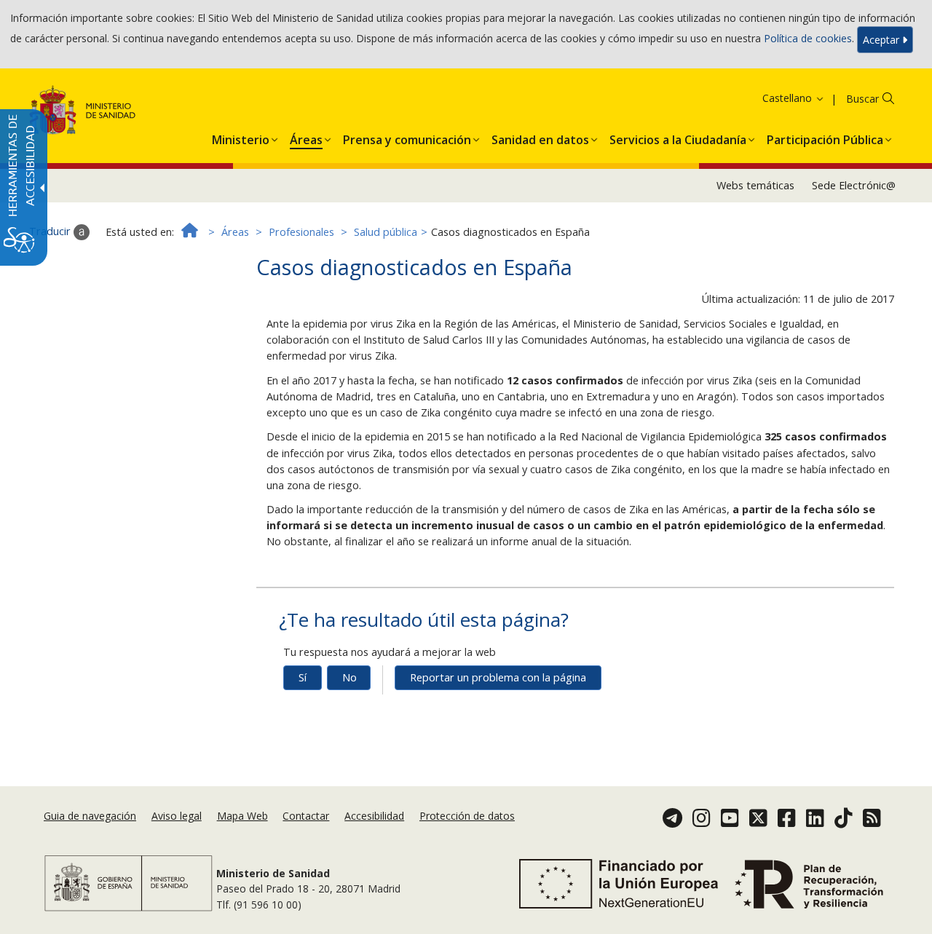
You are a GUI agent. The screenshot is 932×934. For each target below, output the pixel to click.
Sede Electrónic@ (854, 185)
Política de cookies (808, 38)
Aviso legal (176, 816)
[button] (775, 98)
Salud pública (385, 232)
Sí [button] (303, 677)
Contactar (306, 816)
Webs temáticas (755, 185)
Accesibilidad (374, 816)
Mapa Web (242, 816)
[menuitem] (241, 136)
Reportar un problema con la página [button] (498, 677)
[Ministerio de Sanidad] (82, 112)
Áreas (235, 232)
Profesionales (301, 232)
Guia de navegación (90, 816)
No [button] (349, 677)
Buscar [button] (862, 99)
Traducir (51, 231)
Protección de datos (467, 816)
